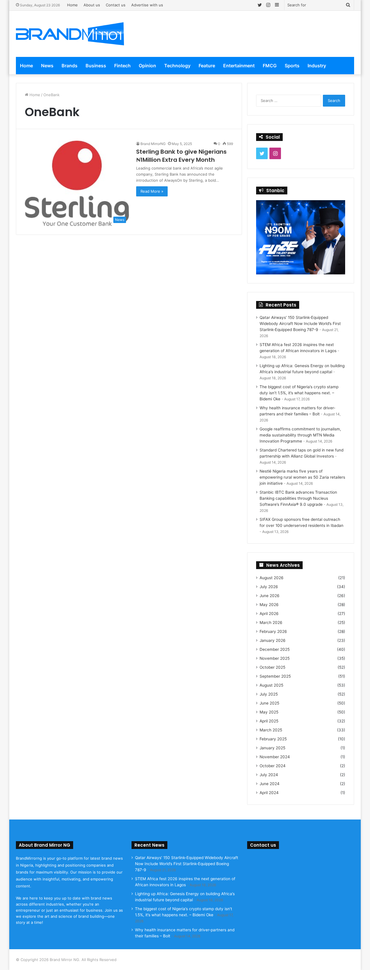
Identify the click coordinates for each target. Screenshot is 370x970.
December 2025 (275, 649)
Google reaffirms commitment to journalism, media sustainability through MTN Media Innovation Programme (300, 435)
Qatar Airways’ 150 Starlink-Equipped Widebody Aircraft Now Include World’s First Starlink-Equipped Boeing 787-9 (300, 323)
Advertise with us (147, 5)
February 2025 (273, 739)
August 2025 (271, 685)
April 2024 (269, 792)
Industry (317, 65)
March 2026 (271, 622)
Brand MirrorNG (153, 144)
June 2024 (270, 783)
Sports (292, 65)
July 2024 (269, 774)
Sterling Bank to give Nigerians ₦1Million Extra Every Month (181, 156)
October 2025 (272, 667)
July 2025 (269, 694)
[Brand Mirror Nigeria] (70, 33)
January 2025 (272, 748)
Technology (177, 65)
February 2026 (273, 631)
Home (72, 5)
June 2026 (270, 595)
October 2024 (273, 765)
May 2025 (269, 712)
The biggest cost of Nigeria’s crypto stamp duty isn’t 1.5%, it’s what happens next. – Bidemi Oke (299, 392)
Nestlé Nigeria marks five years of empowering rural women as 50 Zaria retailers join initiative (302, 477)
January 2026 (273, 640)
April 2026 (269, 613)
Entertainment (239, 65)
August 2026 (272, 577)
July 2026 (269, 586)
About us (92, 5)
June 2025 (269, 703)
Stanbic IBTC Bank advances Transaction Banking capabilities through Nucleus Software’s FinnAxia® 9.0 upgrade (298, 498)
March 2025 (271, 730)
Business (96, 65)
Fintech (122, 65)
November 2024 (275, 757)
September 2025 (275, 676)
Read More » (151, 191)
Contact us (115, 5)
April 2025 (269, 721)
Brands (69, 65)
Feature (207, 65)
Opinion (147, 65)
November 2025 (275, 658)
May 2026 (269, 604)
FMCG (270, 65)
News (47, 65)
